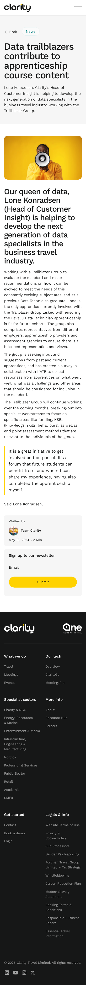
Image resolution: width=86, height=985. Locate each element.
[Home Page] (17, 7)
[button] (78, 7)
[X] (33, 972)
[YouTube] (15, 972)
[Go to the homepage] (19, 628)
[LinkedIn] (7, 972)
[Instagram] (24, 972)
